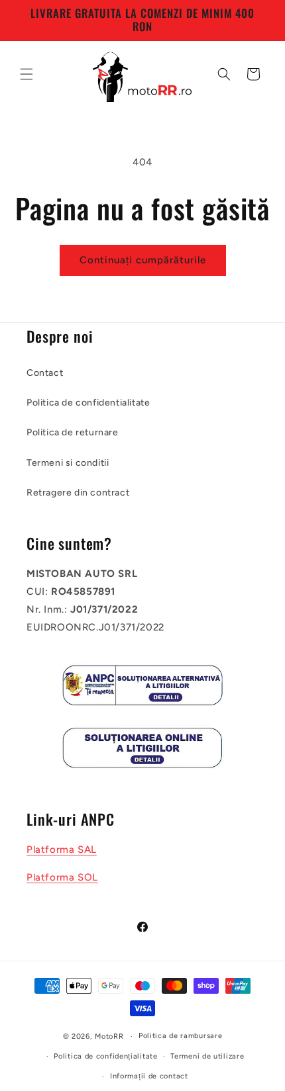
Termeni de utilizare (207, 1056)
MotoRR (109, 1036)
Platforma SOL (62, 877)
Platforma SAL (62, 849)
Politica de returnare (73, 432)
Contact (45, 372)
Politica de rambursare (180, 1035)
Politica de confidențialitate (105, 1056)
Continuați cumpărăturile (143, 260)
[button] (26, 74)
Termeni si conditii (68, 462)
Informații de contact (149, 1076)
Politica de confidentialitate (88, 402)
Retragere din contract (78, 492)
